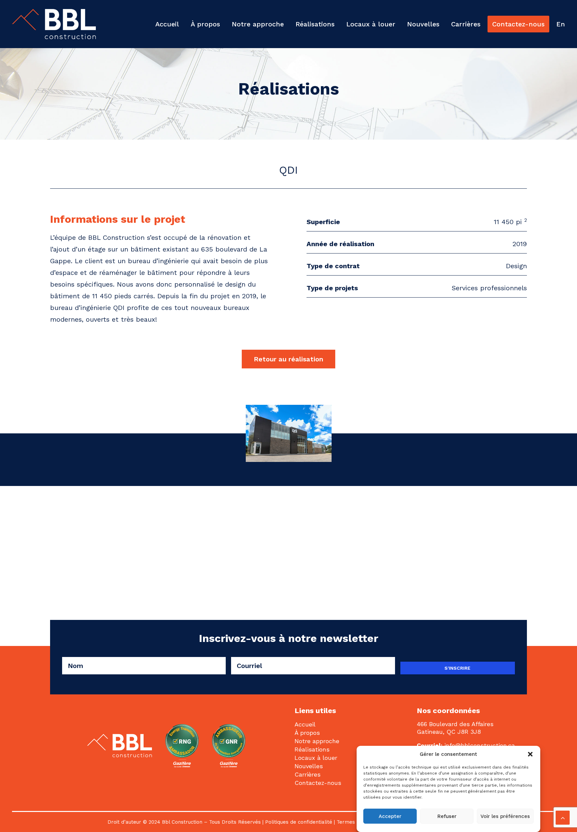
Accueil (167, 24)
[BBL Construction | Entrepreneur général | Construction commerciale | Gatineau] (54, 24)
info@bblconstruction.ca (479, 745)
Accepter (390, 816)
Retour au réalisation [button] (288, 359)
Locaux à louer (370, 24)
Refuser (446, 816)
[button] (530, 754)
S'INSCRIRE (457, 668)
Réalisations (315, 24)
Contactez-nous (518, 24)
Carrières (465, 24)
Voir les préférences (505, 816)
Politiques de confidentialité (298, 822)
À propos (205, 24)
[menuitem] (169, 24)
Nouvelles (423, 24)
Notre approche (258, 24)
